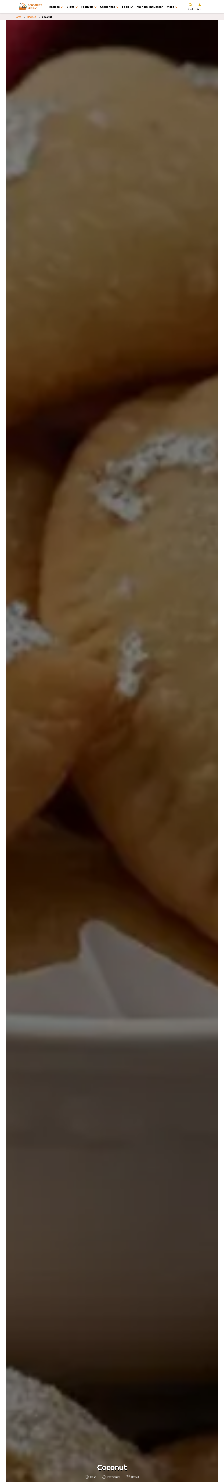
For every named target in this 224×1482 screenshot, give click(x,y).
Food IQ (127, 7)
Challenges (107, 7)
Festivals (87, 7)
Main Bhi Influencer (150, 7)
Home (17, 17)
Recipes (54, 7)
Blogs (70, 7)
